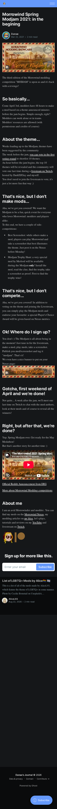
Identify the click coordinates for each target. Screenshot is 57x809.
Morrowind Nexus (34, 514)
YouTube (37, 522)
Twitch (20, 526)
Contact (29, 779)
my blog (28, 518)
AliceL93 (13, 599)
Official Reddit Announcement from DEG (24, 484)
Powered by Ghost (28, 785)
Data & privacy (16, 779)
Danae (14, 33)
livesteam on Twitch (42, 171)
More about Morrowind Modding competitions (27, 490)
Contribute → (43, 779)
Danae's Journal (24, 774)
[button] (52, 3)
